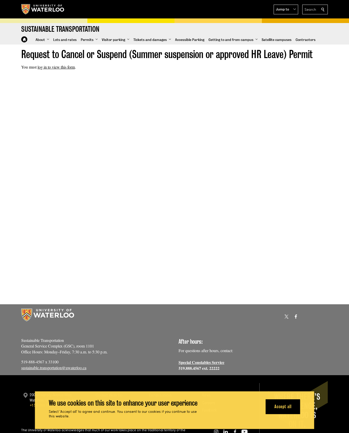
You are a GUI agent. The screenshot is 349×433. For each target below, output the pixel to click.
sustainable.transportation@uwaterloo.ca (53, 367)
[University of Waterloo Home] (43, 9)
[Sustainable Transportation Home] (24, 39)
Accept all (283, 406)
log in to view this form (56, 67)
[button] (286, 9)
